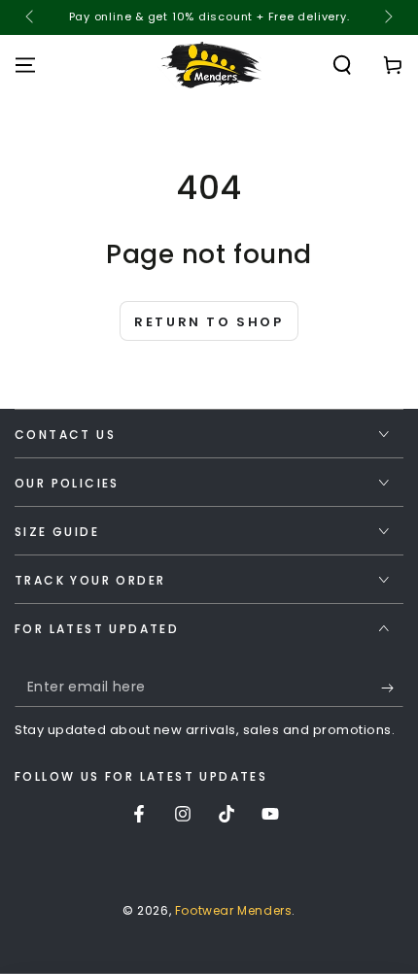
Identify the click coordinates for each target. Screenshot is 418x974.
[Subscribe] (392, 687)
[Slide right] (386, 17)
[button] (342, 65)
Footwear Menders (234, 910)
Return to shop (208, 322)
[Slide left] (31, 17)
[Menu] (25, 65)
